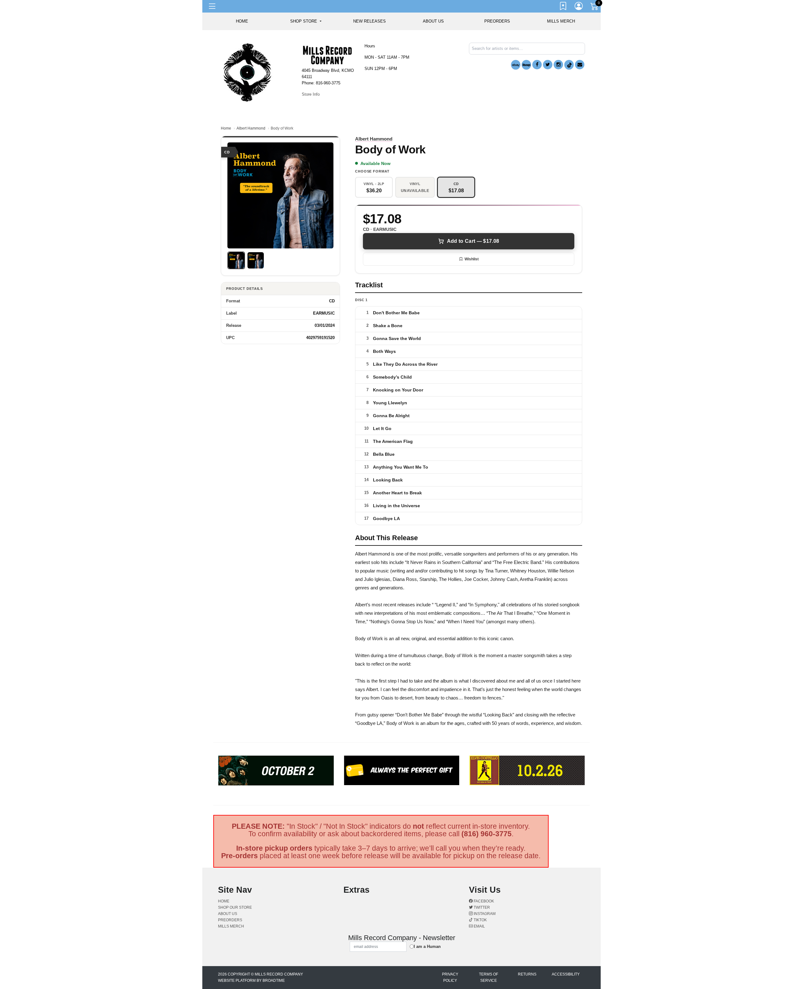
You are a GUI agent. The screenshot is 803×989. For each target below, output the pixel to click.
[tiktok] (569, 64)
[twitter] (547, 64)
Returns (527, 974)
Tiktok (480, 920)
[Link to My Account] (579, 7)
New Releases (369, 21)
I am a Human (427, 946)
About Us (433, 21)
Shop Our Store (235, 907)
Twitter (481, 907)
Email (479, 926)
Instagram (484, 914)
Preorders (497, 21)
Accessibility (566, 974)
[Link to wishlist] (563, 7)
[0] (595, 7)
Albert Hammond (251, 128)
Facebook (483, 901)
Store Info (311, 94)
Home (226, 128)
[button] (305, 21)
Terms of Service (488, 977)
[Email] (579, 64)
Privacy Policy (450, 977)
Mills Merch (561, 21)
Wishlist (472, 259)
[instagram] (558, 64)
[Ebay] (515, 64)
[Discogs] (526, 64)
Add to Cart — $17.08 (473, 241)
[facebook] (537, 64)
